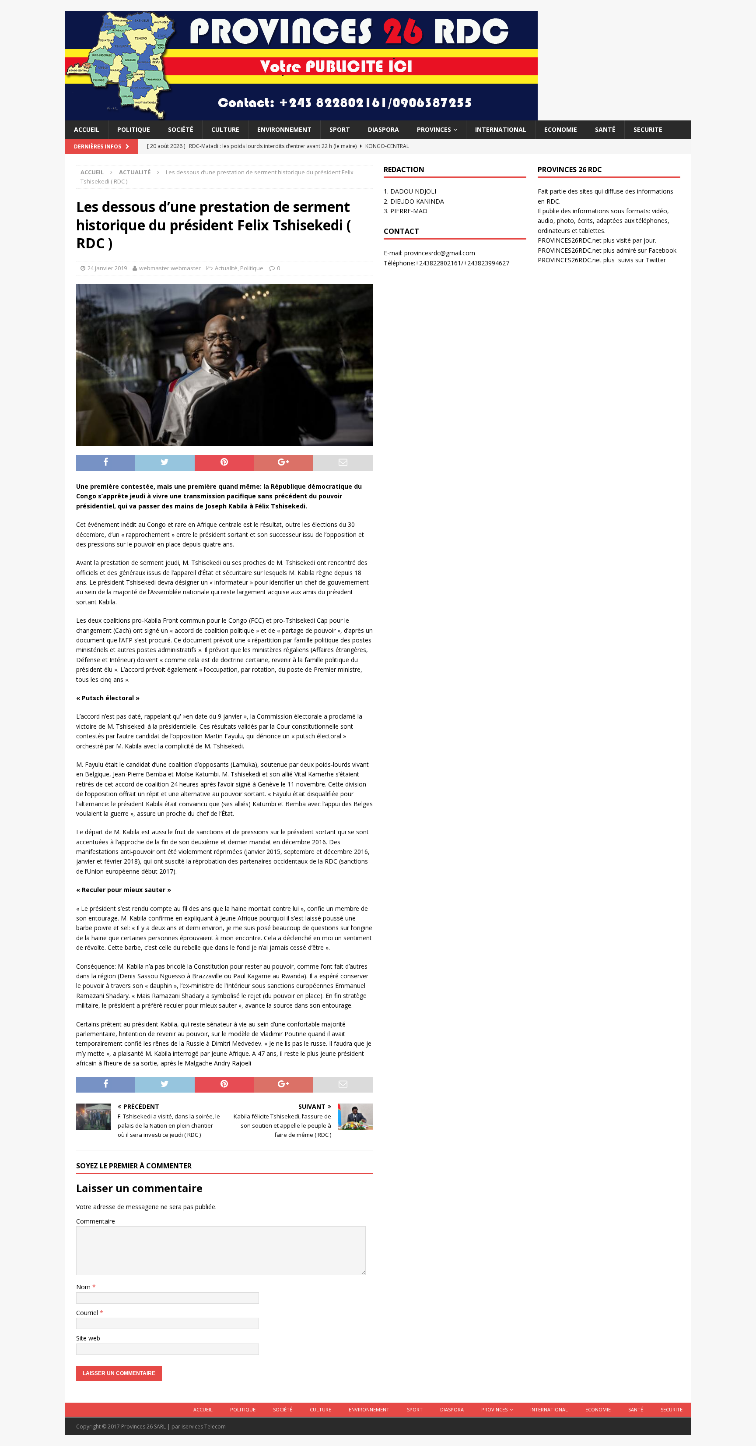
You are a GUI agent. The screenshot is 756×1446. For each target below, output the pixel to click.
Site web (88, 1338)
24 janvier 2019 (107, 268)
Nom (84, 1287)
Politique (133, 129)
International (500, 129)
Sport (339, 129)
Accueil (86, 129)
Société (180, 129)
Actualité (226, 268)
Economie (560, 129)
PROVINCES (434, 129)
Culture (225, 129)
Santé (605, 129)
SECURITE (648, 129)
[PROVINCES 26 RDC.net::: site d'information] (301, 115)
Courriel (88, 1312)
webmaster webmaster (170, 268)
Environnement (284, 129)
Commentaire (95, 1221)
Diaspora (383, 129)
